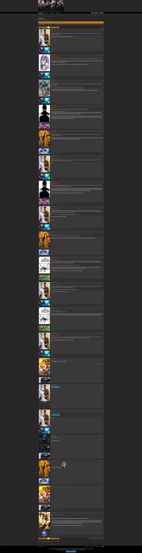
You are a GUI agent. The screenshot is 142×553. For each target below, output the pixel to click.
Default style (41, 546)
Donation (45, 12)
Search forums (45, 14)
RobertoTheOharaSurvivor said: (57, 514)
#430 (102, 257)
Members (58, 12)
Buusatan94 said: (55, 57)
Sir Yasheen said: (54, 284)
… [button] (43, 27)
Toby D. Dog (44, 46)
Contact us (86, 546)
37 (55, 27)
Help (101, 546)
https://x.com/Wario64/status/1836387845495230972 (62, 487)
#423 (102, 80)
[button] (48, 13)
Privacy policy (97, 546)
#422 (102, 54)
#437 (102, 435)
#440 (102, 512)
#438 (102, 460)
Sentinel (44, 122)
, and (61, 228)
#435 (102, 384)
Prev (40, 27)
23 (50, 27)
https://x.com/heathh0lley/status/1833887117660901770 (62, 362)
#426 (102, 155)
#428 (102, 206)
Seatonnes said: (54, 412)
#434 (102, 358)
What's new (51, 12)
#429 (102, 231)
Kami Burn (44, 147)
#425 (102, 130)
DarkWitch (44, 71)
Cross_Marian (41, 20)
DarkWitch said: (54, 82)
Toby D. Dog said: (55, 309)
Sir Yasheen (44, 274)
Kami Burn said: (54, 158)
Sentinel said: (54, 31)
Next (57, 27)
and (60, 203)
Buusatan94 (44, 97)
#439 (102, 485)
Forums (40, 12)
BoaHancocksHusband (44, 452)
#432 (102, 307)
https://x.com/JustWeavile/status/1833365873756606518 (62, 360)
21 (46, 27)
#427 (102, 181)
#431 (102, 282)
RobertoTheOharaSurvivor (44, 376)
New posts (40, 14)
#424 (102, 105)
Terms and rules (91, 546)
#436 (102, 410)
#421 (102, 29)
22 (48, 27)
